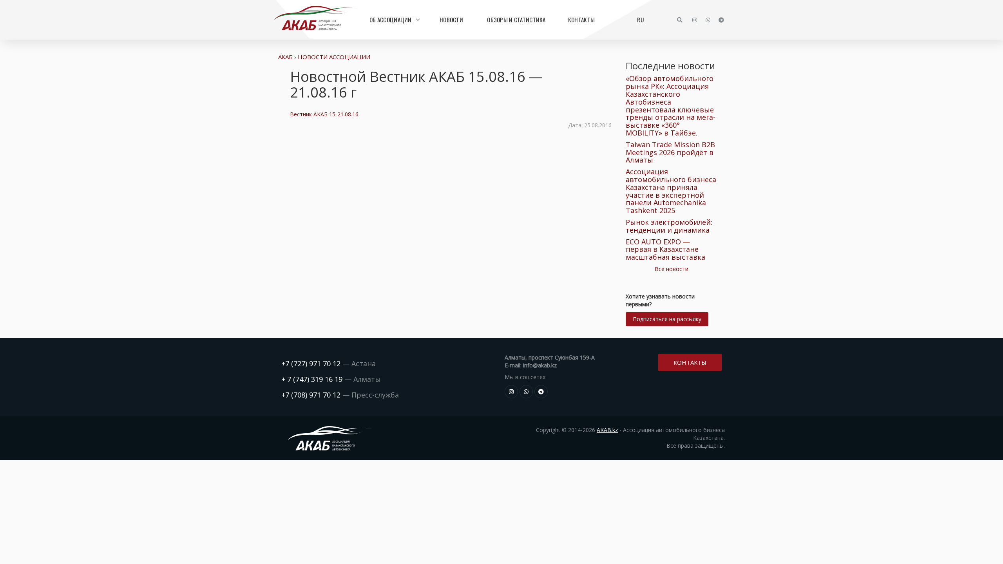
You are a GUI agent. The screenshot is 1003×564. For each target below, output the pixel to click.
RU (640, 19)
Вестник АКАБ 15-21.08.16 (324, 114)
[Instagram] (694, 20)
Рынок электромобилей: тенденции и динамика (669, 226)
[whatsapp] (708, 20)
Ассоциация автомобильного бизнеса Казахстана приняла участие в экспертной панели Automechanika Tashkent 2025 (671, 191)
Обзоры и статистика (516, 19)
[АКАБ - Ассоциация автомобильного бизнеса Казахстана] (316, 18)
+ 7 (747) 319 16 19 (311, 379)
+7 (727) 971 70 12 (310, 363)
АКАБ (285, 57)
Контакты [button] (689, 362)
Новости (451, 19)
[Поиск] (679, 20)
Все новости (671, 269)
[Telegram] (721, 20)
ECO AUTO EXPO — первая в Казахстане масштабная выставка (665, 249)
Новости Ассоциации (334, 57)
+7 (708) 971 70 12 (310, 395)
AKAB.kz (607, 430)
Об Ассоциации (390, 19)
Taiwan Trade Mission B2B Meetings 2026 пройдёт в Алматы (670, 152)
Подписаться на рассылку (667, 319)
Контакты (581, 19)
